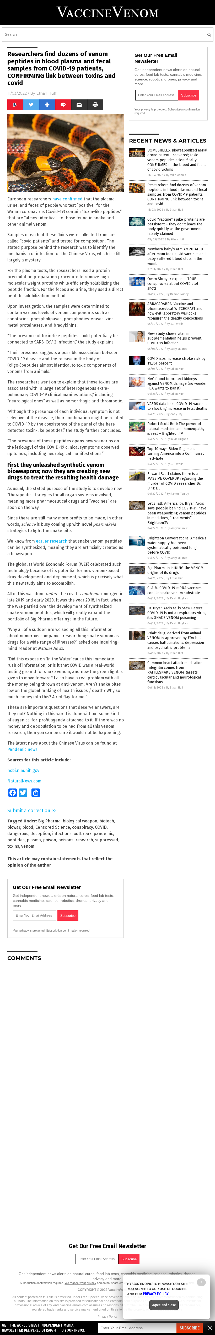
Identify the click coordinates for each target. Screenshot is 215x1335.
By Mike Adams (176, 175)
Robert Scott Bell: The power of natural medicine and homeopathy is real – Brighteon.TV (176, 429)
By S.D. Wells (175, 324)
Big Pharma (49, 820)
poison (49, 839)
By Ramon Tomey (177, 294)
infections (62, 833)
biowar (13, 827)
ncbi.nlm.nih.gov (23, 770)
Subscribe (190, 1328)
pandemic (103, 833)
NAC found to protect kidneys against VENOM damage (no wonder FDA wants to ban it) (177, 384)
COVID (101, 827)
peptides (16, 839)
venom (27, 846)
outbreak (83, 833)
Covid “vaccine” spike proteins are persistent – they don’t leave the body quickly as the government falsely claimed (176, 226)
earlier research (51, 541)
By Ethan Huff (174, 209)
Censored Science (52, 827)
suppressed (106, 839)
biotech (106, 820)
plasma (34, 839)
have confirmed (67, 198)
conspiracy (82, 827)
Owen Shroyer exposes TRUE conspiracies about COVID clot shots (172, 284)
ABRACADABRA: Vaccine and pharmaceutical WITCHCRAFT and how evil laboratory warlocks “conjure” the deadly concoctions (175, 311)
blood (27, 827)
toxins (13, 846)
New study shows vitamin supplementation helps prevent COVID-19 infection (174, 338)
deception (40, 833)
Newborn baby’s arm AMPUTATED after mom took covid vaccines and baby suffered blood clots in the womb (176, 256)
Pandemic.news (22, 749)
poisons (65, 839)
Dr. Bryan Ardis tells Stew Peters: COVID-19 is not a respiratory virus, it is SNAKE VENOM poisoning (176, 613)
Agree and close (164, 1305)
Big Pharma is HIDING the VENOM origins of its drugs (175, 570)
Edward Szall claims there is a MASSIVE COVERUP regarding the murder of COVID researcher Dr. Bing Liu (175, 481)
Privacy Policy (107, 1316)
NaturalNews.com (24, 780)
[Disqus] (65, 1031)
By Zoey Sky (174, 414)
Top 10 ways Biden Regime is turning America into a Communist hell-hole (175, 454)
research (84, 839)
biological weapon (80, 820)
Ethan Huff (46, 93)
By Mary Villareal (177, 349)
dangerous (17, 833)
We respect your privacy (80, 1283)
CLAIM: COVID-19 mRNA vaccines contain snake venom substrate (174, 590)
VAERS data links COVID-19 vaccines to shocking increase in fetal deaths (177, 406)
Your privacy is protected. (29, 930)
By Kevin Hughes (177, 439)
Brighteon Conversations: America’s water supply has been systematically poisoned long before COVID (176, 545)
